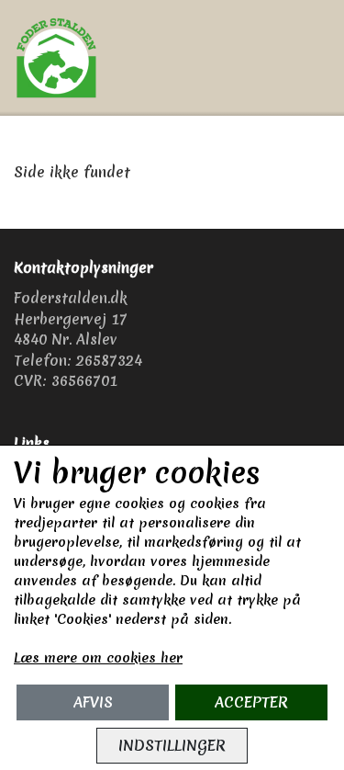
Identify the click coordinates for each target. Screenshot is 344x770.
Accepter (251, 702)
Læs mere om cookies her (98, 658)
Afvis (93, 702)
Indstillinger (172, 745)
